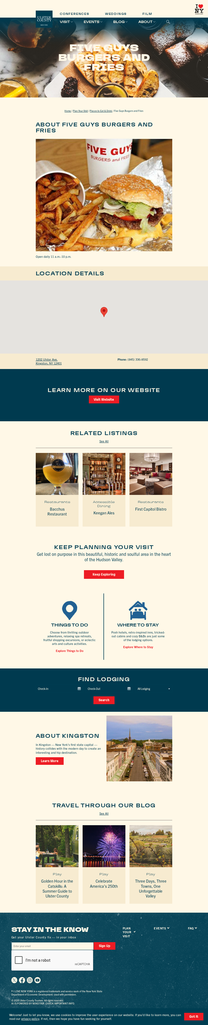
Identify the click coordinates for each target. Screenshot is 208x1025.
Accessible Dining (104, 504)
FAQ (191, 928)
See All (104, 441)
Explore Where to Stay (138, 647)
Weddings (116, 13)
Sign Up (104, 946)
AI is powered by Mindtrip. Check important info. (43, 1003)
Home (67, 110)
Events (91, 22)
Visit (65, 22)
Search (104, 700)
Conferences (74, 13)
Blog (119, 22)
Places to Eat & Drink (101, 110)
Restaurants (57, 502)
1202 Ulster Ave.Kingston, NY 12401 (49, 361)
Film (147, 13)
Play (57, 874)
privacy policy (30, 1018)
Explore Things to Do (69, 650)
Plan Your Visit (80, 110)
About (145, 22)
